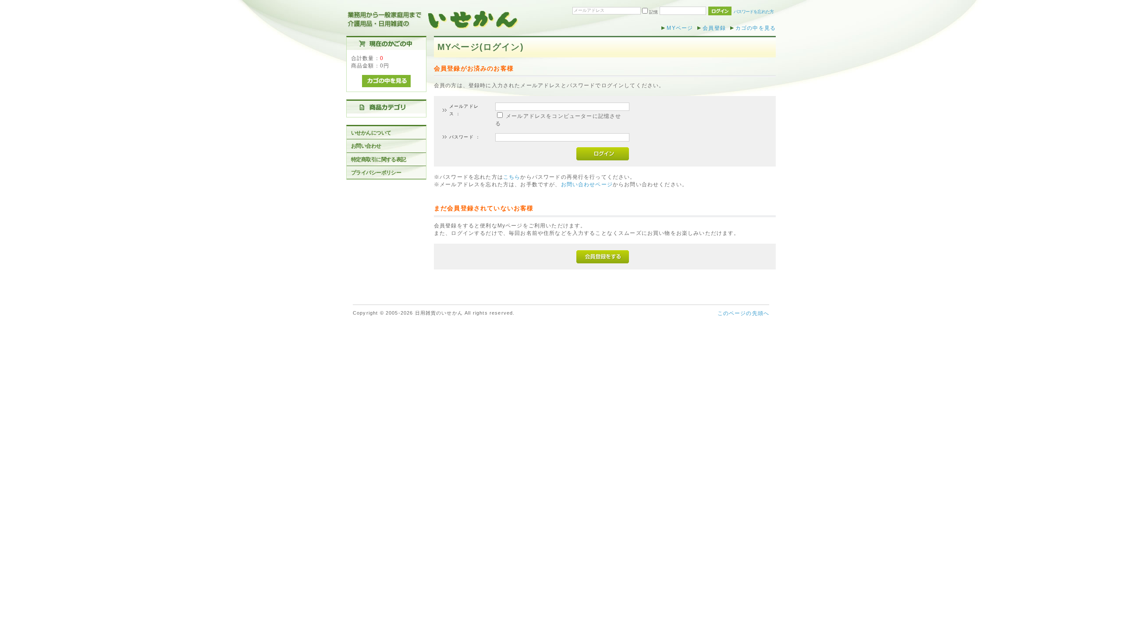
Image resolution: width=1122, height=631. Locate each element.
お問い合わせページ (587, 184)
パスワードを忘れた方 (754, 11)
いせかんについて (371, 132)
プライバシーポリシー (376, 172)
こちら (511, 177)
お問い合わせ (366, 146)
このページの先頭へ (743, 313)
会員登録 (714, 28)
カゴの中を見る (755, 28)
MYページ (680, 28)
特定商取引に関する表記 (378, 159)
